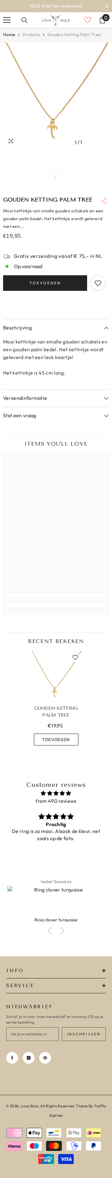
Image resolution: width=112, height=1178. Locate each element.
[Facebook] (12, 1058)
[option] (56, 6)
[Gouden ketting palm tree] (56, 676)
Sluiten (106, 6)
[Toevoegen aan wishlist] (98, 283)
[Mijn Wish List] (87, 20)
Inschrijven (84, 1034)
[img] (56, 793)
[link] (56, 600)
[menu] (7, 20)
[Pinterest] (45, 1058)
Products (31, 34)
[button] (51, 930)
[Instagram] (29, 1058)
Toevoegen (45, 283)
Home (9, 34)
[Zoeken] (24, 20)
